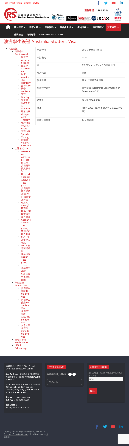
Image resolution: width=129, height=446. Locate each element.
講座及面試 (98, 27)
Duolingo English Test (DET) (26, 258)
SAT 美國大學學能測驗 (25, 276)
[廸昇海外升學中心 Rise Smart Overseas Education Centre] (63, 9)
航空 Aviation (25, 75)
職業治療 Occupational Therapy (25, 115)
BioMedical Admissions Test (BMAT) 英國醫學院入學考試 (26, 161)
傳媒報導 (31, 34)
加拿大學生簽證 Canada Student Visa (25, 331)
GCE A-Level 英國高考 (25, 205)
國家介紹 (33, 27)
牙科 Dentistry (26, 81)
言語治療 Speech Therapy (25, 134)
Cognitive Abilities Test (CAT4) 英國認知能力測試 (26, 226)
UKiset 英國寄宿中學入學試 (26, 214)
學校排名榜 (65, 27)
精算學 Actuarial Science (25, 60)
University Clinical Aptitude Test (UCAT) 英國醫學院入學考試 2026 (25, 184)
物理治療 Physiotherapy (25, 125)
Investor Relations (51, 34)
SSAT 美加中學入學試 (25, 239)
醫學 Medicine (25, 90)
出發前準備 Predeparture (21, 341)
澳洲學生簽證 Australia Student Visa (25, 317)
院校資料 (49, 27)
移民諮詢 (18, 34)
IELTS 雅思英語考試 (25, 248)
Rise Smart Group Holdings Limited (21, 2)
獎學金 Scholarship (21, 347)
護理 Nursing (25, 96)
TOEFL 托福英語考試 (25, 268)
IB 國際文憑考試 (26, 198)
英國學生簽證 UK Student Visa (25, 292)
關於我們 (18, 27)
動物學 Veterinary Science (26, 142)
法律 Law (26, 85)
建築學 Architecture (25, 68)
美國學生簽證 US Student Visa (25, 304)
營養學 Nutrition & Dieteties (25, 104)
